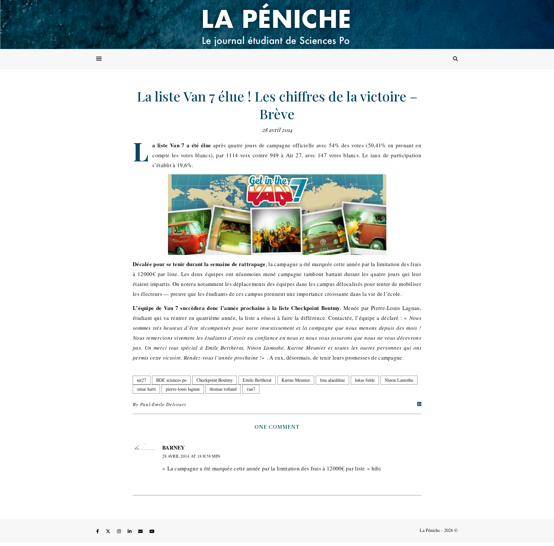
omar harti (146, 389)
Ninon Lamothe (399, 380)
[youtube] (152, 531)
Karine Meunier (295, 380)
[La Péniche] (277, 24)
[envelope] (141, 531)
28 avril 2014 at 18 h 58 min (191, 456)
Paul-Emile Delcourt (163, 404)
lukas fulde (365, 380)
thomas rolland (223, 389)
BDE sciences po (171, 380)
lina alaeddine (332, 380)
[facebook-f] (98, 531)
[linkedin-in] (130, 531)
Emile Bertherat (257, 380)
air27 (141, 380)
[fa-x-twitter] (109, 531)
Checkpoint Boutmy (215, 380)
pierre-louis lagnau (183, 389)
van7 (251, 389)
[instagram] (119, 531)
